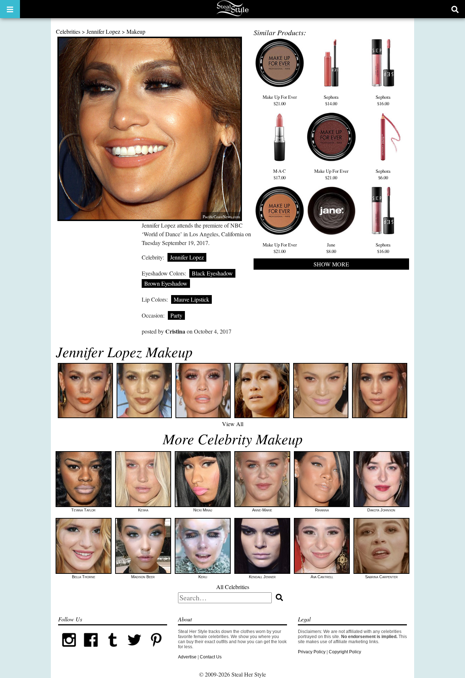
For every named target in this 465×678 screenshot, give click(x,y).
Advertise (187, 656)
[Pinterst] (156, 649)
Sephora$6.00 (383, 174)
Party (176, 315)
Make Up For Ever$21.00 (280, 100)
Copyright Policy (345, 651)
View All (232, 424)
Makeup (135, 31)
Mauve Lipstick (191, 299)
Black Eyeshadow (212, 273)
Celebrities (68, 31)
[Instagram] (69, 649)
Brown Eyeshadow (165, 283)
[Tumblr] (113, 649)
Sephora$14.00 (331, 100)
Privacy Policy (312, 651)
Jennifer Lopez (103, 31)
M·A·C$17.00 (279, 174)
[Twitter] (134, 649)
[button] (10, 9)
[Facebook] (91, 649)
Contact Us (211, 656)
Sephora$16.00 (383, 100)
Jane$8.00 (331, 247)
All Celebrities (232, 587)
